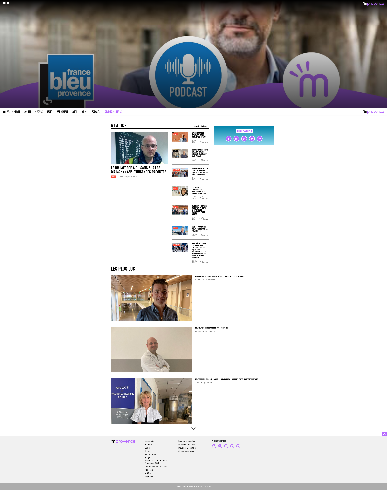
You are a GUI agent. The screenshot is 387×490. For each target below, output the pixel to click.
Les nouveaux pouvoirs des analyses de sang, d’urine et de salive (199, 190)
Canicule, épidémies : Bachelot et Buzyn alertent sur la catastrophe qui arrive (200, 210)
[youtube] (260, 139)
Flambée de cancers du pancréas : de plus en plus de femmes (219, 276)
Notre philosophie (186, 444)
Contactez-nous (186, 451)
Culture (39, 111)
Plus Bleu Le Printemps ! (156, 460)
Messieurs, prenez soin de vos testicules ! (212, 328)
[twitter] (252, 139)
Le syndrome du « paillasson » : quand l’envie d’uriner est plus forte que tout (227, 379)
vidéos (148, 473)
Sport (49, 111)
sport (147, 451)
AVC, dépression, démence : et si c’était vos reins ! (199, 135)
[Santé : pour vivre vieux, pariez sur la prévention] (180, 230)
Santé (74, 111)
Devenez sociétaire (113, 111)
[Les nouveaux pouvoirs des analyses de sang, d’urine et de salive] (180, 191)
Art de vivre (62, 111)
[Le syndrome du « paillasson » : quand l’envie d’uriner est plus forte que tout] (151, 401)
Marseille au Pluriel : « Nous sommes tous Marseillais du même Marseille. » (200, 171)
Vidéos (84, 111)
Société (27, 111)
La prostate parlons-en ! (156, 466)
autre (175, 151)
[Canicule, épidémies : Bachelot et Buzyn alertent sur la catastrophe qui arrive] (180, 210)
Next (193, 428)
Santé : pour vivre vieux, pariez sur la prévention (200, 229)
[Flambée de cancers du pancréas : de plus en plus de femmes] (151, 298)
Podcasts (96, 111)
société (148, 444)
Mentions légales (186, 441)
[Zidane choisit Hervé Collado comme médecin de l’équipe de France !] (180, 153)
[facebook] (228, 139)
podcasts (149, 470)
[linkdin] (244, 139)
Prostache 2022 (152, 463)
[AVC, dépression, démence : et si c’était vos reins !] (180, 137)
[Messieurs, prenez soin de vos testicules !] (151, 349)
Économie (15, 111)
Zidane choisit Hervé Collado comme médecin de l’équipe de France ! (200, 153)
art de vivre (150, 455)
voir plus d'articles (201, 126)
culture (148, 448)
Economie (176, 169)
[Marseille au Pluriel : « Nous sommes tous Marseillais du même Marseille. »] (180, 172)
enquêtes (149, 476)
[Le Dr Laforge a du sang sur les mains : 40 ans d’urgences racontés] (139, 148)
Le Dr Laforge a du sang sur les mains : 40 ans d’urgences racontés (138, 170)
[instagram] (236, 139)
